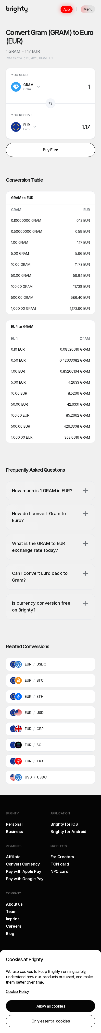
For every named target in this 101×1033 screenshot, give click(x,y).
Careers (13, 926)
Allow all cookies (50, 1006)
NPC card (59, 871)
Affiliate (13, 856)
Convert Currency (23, 864)
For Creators (62, 856)
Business (14, 831)
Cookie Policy (17, 991)
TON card (59, 864)
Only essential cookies (50, 1021)
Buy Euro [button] (50, 149)
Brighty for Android (68, 831)
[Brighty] (17, 9)
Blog (10, 933)
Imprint (12, 918)
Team (11, 911)
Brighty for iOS (64, 824)
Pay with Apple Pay (23, 871)
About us (14, 904)
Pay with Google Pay (24, 878)
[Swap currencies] (50, 103)
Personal (14, 824)
